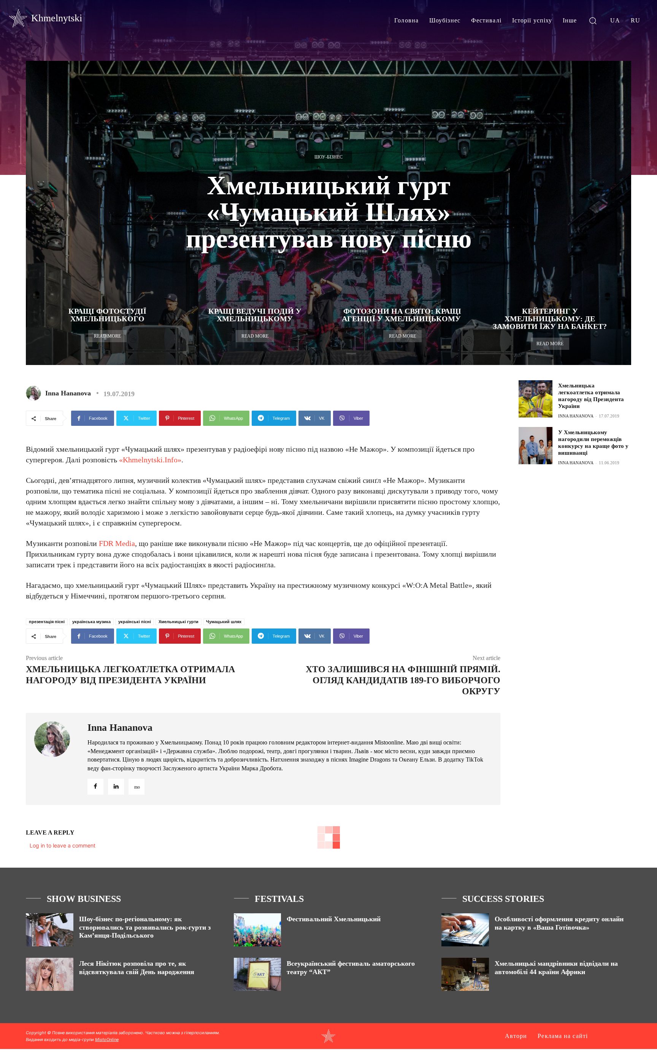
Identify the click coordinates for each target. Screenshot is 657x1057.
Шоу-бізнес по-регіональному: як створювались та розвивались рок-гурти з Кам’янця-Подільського (145, 927)
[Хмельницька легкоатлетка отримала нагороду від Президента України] (535, 398)
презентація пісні (47, 621)
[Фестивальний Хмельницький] (257, 929)
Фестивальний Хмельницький (334, 919)
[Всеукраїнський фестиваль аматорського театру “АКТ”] (257, 974)
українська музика (91, 621)
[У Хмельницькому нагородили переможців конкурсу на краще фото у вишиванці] (535, 445)
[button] (592, 20)
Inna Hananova (68, 393)
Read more (107, 336)
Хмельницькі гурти (178, 621)
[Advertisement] (576, 528)
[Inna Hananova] (35, 393)
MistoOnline (107, 1039)
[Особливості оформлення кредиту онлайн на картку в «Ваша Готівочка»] (465, 929)
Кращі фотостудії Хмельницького (107, 315)
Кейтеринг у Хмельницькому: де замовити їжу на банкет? (550, 318)
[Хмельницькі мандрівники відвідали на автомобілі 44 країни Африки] (465, 974)
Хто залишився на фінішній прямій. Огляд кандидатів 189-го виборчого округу (403, 680)
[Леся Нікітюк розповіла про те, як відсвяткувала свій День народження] (49, 974)
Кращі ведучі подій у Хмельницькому (255, 315)
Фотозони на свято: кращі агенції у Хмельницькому (402, 315)
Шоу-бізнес (328, 157)
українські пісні (134, 621)
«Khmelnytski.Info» (149, 459)
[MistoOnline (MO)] (136, 787)
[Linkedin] (116, 787)
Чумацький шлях (223, 621)
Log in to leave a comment (62, 845)
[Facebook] (95, 787)
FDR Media (117, 543)
